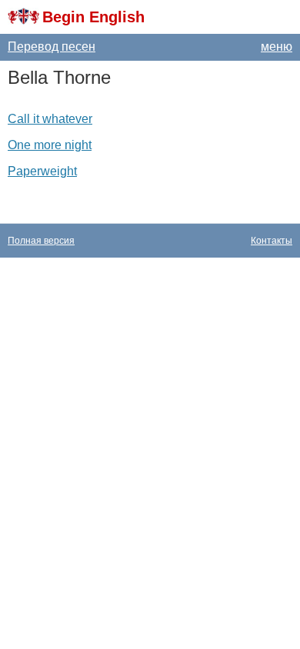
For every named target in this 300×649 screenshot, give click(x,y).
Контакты (271, 240)
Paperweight (42, 171)
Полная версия (41, 240)
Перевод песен (51, 46)
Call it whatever (50, 118)
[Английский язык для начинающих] (23, 16)
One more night (50, 144)
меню (276, 46)
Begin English (93, 16)
